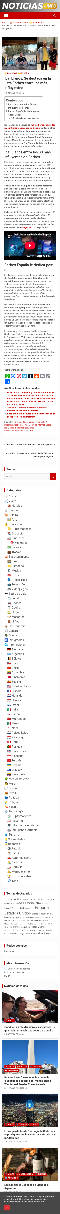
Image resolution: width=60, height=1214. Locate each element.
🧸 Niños (13, 621)
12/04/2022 (9, 93)
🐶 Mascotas (15, 617)
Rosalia (29, 430)
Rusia (26, 930)
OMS (50, 924)
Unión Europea (31, 934)
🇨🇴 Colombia (15, 672)
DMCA (7, 976)
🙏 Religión (11, 802)
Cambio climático (25, 903)
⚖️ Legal (13, 598)
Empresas (29, 908)
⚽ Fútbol (13, 848)
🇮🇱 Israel (13, 705)
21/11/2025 (9, 1088)
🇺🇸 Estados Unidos (19, 686)
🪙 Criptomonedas (19, 529)
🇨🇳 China (13, 668)
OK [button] (7, 1207)
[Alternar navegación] (6, 15)
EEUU (20, 908)
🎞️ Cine (12, 561)
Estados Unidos (17, 913)
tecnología (40, 930)
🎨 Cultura (11, 515)
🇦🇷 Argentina (15, 654)
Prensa (20, 93)
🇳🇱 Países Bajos (17, 732)
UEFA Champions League (14, 934)
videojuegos (44, 933)
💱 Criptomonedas (19, 816)
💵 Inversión (15, 547)
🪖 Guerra (10, 635)
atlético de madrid (29, 900)
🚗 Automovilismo (19, 857)
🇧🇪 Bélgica (14, 658)
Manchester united (11, 924)
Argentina (16, 899)
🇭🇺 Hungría (14, 700)
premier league (20, 927)
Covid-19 (9, 908)
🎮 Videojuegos (17, 589)
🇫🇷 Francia (14, 691)
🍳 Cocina (14, 607)
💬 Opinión (11, 788)
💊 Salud (10, 807)
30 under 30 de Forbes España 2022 (30, 422)
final (51, 914)
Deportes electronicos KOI (16, 425)
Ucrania (49, 930)
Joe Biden (21, 921)
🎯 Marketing (19, 542)
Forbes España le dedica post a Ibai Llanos (23, 113)
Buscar (53, 476)
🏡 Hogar (13, 612)
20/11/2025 (9, 1141)
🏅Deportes (12, 844)
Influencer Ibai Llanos (24, 428)
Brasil (52, 900)
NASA (30, 923)
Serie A (32, 930)
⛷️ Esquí (13, 853)
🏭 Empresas (15, 538)
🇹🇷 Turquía (14, 760)
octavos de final (40, 924)
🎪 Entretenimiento (16, 556)
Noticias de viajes (16, 986)
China (38, 903)
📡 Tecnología (13, 811)
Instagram (39, 918)
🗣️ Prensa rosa (17, 580)
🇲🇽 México (14, 723)
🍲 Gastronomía (14, 626)
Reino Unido (18, 930)
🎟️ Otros (13, 575)
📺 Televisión (16, 584)
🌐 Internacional (14, 644)
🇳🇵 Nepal (13, 728)
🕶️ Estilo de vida (15, 593)
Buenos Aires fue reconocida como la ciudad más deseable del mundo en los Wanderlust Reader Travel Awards (27, 1081)
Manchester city (41, 920)
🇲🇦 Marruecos (16, 718)
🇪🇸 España (23, 73)
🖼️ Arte (12, 519)
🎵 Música (14, 570)
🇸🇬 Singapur (15, 756)
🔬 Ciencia (11, 510)
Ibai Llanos (9, 428)
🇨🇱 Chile (12, 663)
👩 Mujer (10, 783)
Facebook (44, 913)
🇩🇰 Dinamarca (16, 677)
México (22, 924)
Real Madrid (38, 926)
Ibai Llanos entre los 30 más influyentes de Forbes (22, 106)
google (16, 917)
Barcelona (43, 899)
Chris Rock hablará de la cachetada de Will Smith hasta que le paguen (29, 455)
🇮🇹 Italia (12, 709)
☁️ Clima (10, 496)
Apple (6, 900)
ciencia (45, 903)
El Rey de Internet (37, 425)
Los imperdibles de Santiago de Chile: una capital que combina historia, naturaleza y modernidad (29, 1134)
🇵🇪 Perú (12, 742)
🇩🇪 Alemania (15, 649)
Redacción (22, 1088)
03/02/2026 (9, 1034)
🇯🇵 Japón (13, 714)
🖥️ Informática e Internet (23, 825)
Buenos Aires (9, 903)
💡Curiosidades (14, 839)
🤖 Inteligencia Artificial (22, 830)
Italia (14, 920)
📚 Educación (16, 533)
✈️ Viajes (10, 501)
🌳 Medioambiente (16, 779)
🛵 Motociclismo (18, 871)
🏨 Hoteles (14, 505)
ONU (6, 927)
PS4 (29, 927)
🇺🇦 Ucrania (14, 765)
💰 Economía (13, 524)
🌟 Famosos (10, 73)
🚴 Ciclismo (15, 862)
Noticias (20, 1034)
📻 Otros (10, 793)
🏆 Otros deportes (19, 876)
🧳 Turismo (11, 834)
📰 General (11, 630)
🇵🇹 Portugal (15, 746)
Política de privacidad (14, 972)
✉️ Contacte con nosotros (17, 968)
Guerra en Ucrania (27, 918)
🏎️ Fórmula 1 (16, 867)
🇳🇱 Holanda (14, 695)
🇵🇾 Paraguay (15, 737)
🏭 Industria (15, 820)
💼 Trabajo (14, 552)
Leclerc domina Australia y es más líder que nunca (31, 444)
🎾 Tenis (12, 881)
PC (11, 927)
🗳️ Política (11, 797)
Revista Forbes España (14, 430)
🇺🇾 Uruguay (14, 769)
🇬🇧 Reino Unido (17, 751)
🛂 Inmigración (14, 640)
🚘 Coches (14, 603)
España (49, 425)
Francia (7, 917)
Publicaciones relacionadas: (26, 118)
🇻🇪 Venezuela (16, 774)
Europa (35, 914)
